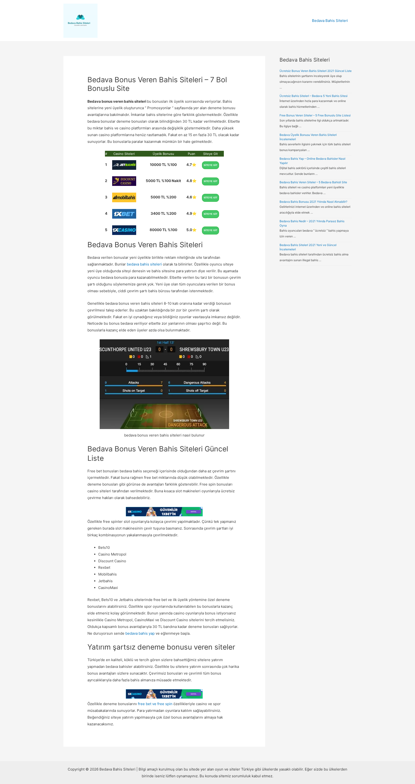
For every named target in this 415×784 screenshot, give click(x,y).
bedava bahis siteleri (144, 264)
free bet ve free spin (155, 704)
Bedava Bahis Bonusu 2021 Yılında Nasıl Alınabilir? (313, 201)
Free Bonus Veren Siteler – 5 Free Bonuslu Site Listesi (315, 115)
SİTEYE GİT (210, 165)
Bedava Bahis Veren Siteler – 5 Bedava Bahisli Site (313, 182)
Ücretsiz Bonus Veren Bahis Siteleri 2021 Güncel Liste (316, 71)
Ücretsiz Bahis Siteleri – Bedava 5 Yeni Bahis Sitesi (314, 96)
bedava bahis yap (140, 633)
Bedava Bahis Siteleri (330, 20)
